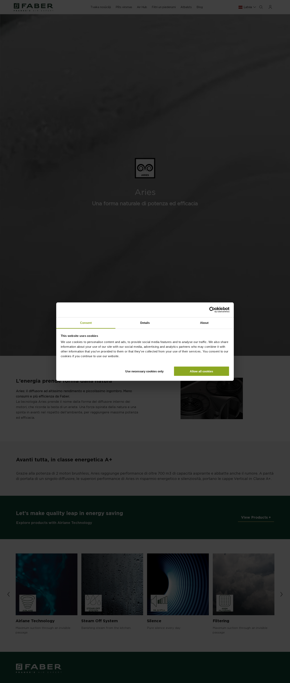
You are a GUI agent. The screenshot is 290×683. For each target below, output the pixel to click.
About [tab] (204, 322)
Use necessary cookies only (144, 371)
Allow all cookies (201, 371)
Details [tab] (145, 322)
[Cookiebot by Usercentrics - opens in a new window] (212, 310)
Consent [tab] (86, 322)
